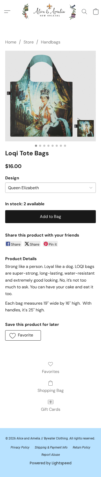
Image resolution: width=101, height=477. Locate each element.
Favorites (50, 371)
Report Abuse (50, 455)
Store (29, 42)
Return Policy (81, 447)
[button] (50, 11)
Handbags (50, 42)
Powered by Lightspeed (50, 463)
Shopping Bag (51, 390)
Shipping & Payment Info (51, 447)
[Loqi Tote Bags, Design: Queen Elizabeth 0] (50, 96)
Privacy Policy (20, 447)
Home (10, 42)
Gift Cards (50, 409)
